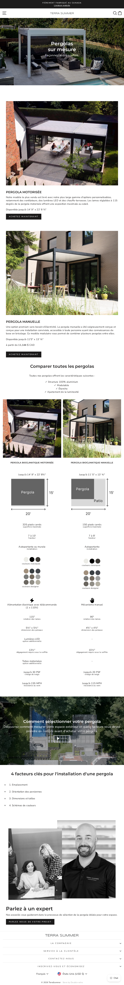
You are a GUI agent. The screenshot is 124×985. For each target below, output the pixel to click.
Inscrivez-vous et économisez (61, 966)
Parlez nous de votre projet (30, 922)
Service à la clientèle (61, 951)
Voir (64, 738)
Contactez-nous (61, 958)
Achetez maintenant (23, 216)
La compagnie (61, 943)
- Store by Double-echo (72, 982)
